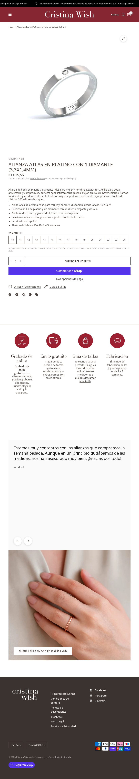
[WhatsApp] (31, 295)
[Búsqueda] (123, 14)
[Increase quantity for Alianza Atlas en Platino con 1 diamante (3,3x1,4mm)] (20, 261)
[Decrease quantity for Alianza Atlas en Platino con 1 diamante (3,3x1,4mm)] (11, 261)
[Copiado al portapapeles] (37, 295)
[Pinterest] (24, 295)
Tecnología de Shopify (60, 757)
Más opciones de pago (69, 278)
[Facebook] (10, 295)
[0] (128, 14)
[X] (17, 295)
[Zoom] (123, 38)
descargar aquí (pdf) (88, 379)
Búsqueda (57, 716)
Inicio (10, 27)
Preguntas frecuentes (63, 693)
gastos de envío (37, 178)
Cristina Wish (69, 15)
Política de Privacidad (63, 726)
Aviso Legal (57, 721)
